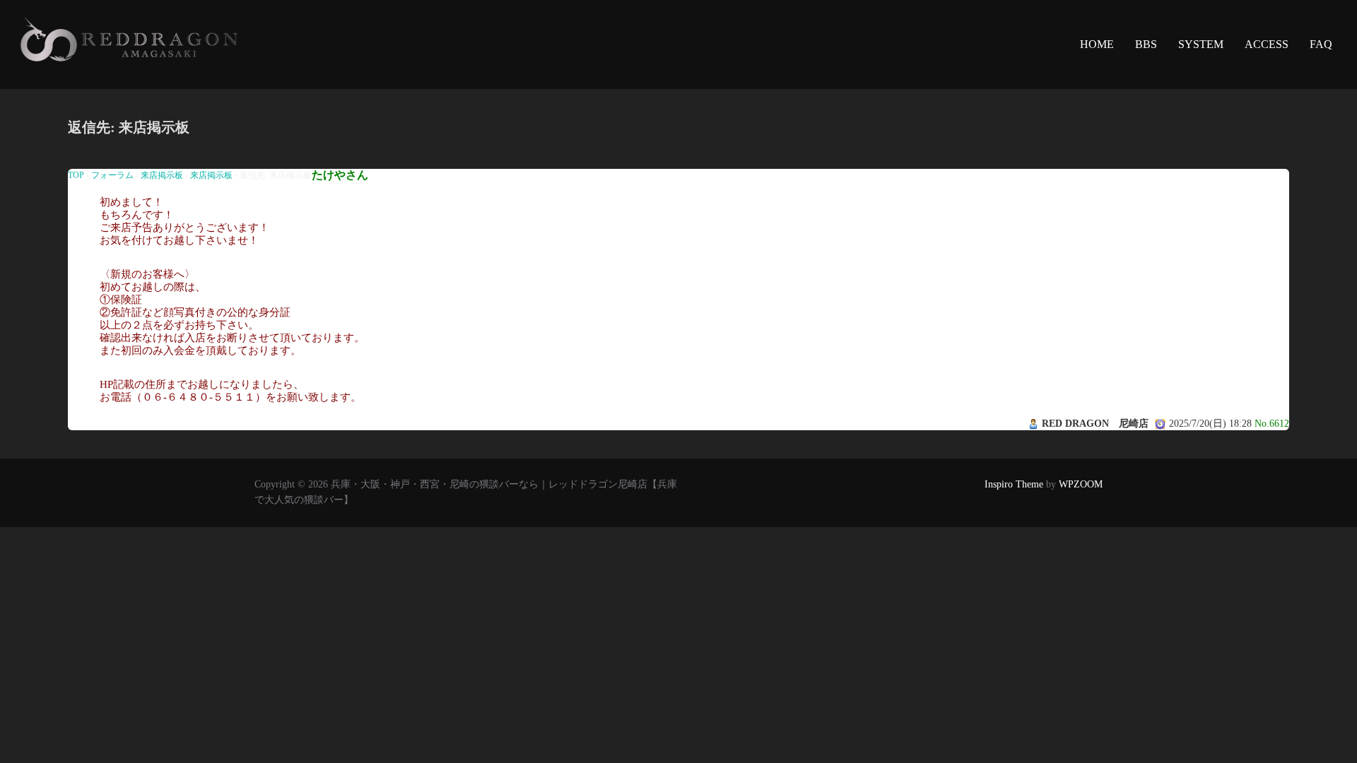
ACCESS (1266, 44)
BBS (1146, 44)
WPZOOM (1081, 484)
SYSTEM (1200, 44)
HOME (1097, 44)
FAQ (1321, 44)
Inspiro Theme (1014, 484)
